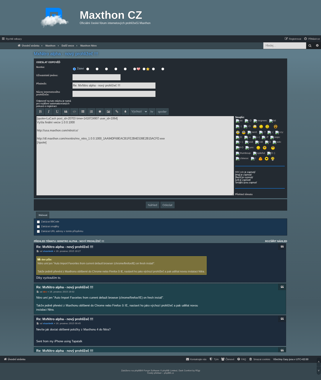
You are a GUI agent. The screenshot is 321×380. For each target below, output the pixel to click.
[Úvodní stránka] (54, 17)
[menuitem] (311, 39)
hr (151, 111)
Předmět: (41, 83)
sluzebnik (48, 251)
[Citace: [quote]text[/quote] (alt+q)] (66, 111)
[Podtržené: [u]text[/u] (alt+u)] (57, 111)
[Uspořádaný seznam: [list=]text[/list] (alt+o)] (91, 111)
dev (45, 292)
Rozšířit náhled (276, 241)
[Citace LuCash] (282, 350)
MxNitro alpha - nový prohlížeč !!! (66, 53)
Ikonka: (40, 67)
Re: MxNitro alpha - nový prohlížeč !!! (64, 247)
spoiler (162, 111)
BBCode (239, 172)
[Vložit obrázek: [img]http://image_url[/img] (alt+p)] (108, 111)
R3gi (197, 370)
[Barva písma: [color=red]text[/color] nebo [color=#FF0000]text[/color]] (125, 111)
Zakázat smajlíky (49, 226)
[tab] (42, 215)
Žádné (80, 68)
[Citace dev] (282, 287)
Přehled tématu (244, 194)
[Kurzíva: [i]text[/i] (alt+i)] (49, 111)
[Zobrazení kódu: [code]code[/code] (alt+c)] (74, 111)
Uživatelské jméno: (47, 75)
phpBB (138, 370)
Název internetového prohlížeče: (48, 93)
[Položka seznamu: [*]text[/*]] (100, 111)
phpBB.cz (169, 373)
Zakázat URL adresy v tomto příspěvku (61, 231)
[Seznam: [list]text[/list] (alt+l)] (83, 111)
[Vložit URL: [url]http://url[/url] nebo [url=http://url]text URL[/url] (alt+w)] (117, 111)
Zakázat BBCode (49, 221)
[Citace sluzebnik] (282, 246)
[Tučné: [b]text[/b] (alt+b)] (40, 111)
